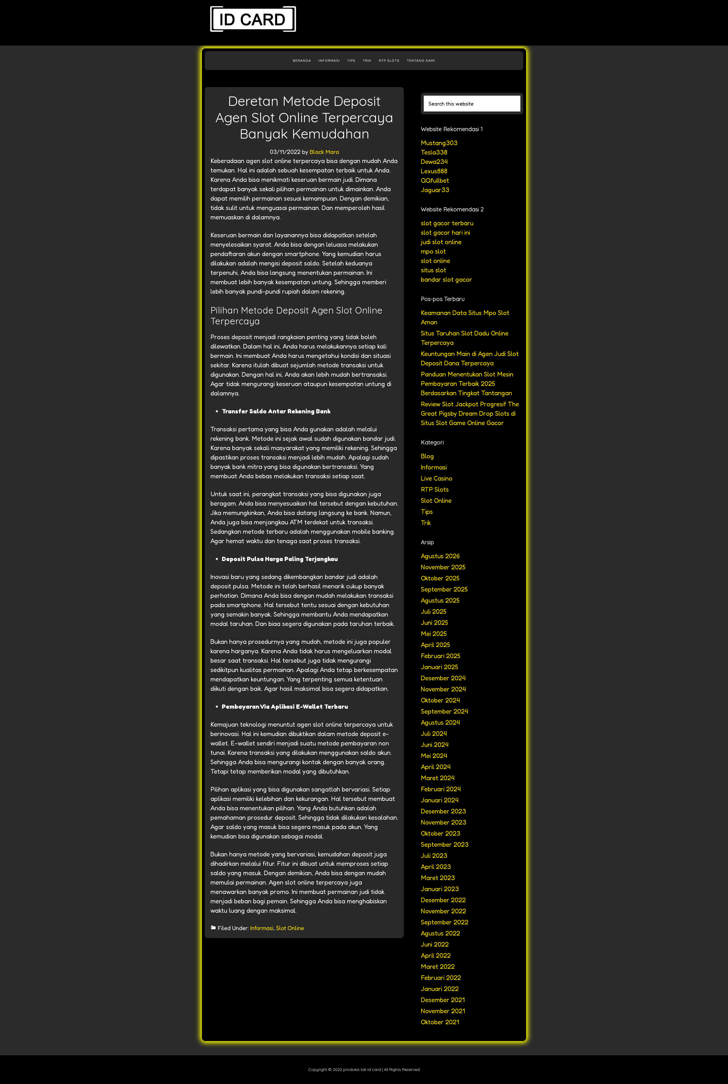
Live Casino (436, 478)
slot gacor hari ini (445, 232)
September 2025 (444, 589)
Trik (426, 522)
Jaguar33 (435, 189)
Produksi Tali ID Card (253, 22)
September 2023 (445, 844)
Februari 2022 (441, 977)
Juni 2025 (434, 622)
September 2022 (444, 922)
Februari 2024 (441, 789)
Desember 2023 (443, 811)
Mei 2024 (434, 755)
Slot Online (290, 928)
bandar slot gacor (446, 279)
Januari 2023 (440, 889)
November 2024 (443, 689)
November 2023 (443, 822)
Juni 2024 (434, 744)
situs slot (433, 270)
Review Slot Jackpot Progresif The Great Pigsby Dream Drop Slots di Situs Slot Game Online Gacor (470, 413)
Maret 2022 (438, 966)
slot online (435, 260)
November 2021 (443, 1011)
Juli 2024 (434, 733)
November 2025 (443, 567)
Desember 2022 (443, 900)
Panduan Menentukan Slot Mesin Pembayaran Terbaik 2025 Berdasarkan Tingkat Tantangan (467, 383)
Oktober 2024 (440, 700)
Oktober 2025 (440, 578)
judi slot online (441, 242)
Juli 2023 (434, 855)
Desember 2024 (443, 678)
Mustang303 (439, 143)
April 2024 (435, 766)
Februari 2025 (440, 656)
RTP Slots (435, 489)
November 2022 (443, 911)
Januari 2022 (440, 988)
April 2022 (436, 955)
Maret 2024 (437, 778)
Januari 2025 (439, 667)
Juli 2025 (433, 611)
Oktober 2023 (440, 833)
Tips (427, 511)
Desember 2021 (443, 999)
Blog (427, 456)
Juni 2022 (435, 944)
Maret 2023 (438, 877)
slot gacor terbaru (447, 223)
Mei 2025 (434, 633)
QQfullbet (435, 180)
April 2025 (435, 644)
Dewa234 (434, 161)
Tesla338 (434, 152)
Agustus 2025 (440, 600)
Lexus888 (434, 171)
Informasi (261, 928)
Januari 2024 (439, 800)
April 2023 (436, 866)
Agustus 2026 (440, 556)
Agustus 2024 (440, 722)
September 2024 (444, 711)
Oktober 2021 (440, 1022)
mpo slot (433, 251)
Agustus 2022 (440, 933)
